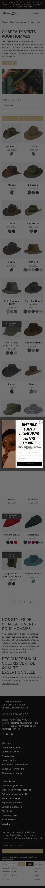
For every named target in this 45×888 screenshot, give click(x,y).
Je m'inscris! (29, 464)
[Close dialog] (41, 422)
